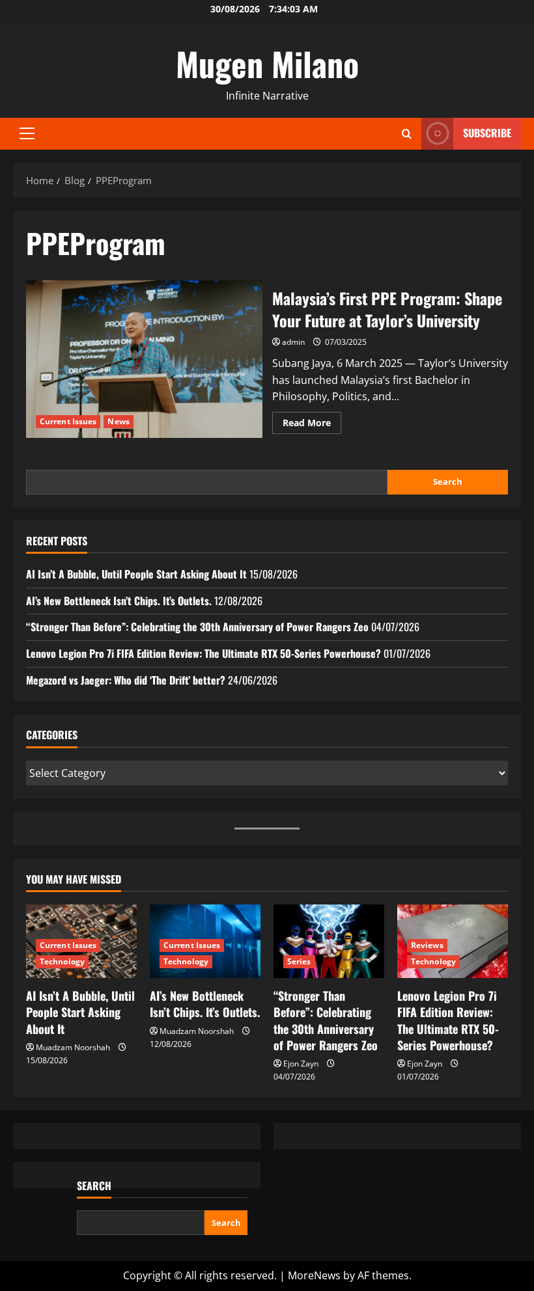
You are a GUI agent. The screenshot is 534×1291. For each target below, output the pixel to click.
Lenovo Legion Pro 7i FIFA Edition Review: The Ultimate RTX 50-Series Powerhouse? (203, 653)
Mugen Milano (267, 63)
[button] (27, 133)
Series (299, 961)
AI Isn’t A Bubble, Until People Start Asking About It (136, 574)
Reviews (427, 945)
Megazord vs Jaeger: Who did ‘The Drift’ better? (125, 680)
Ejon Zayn (300, 1063)
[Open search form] (407, 133)
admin (293, 341)
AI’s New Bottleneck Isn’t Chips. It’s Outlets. (119, 600)
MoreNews (314, 1275)
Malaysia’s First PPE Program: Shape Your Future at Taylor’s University (144, 359)
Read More (312, 425)
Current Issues (68, 421)
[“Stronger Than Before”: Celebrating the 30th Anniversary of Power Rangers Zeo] (329, 941)
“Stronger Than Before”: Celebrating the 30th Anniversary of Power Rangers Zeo (197, 626)
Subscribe (487, 133)
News (118, 421)
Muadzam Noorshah (73, 1047)
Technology (62, 961)
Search (447, 481)
